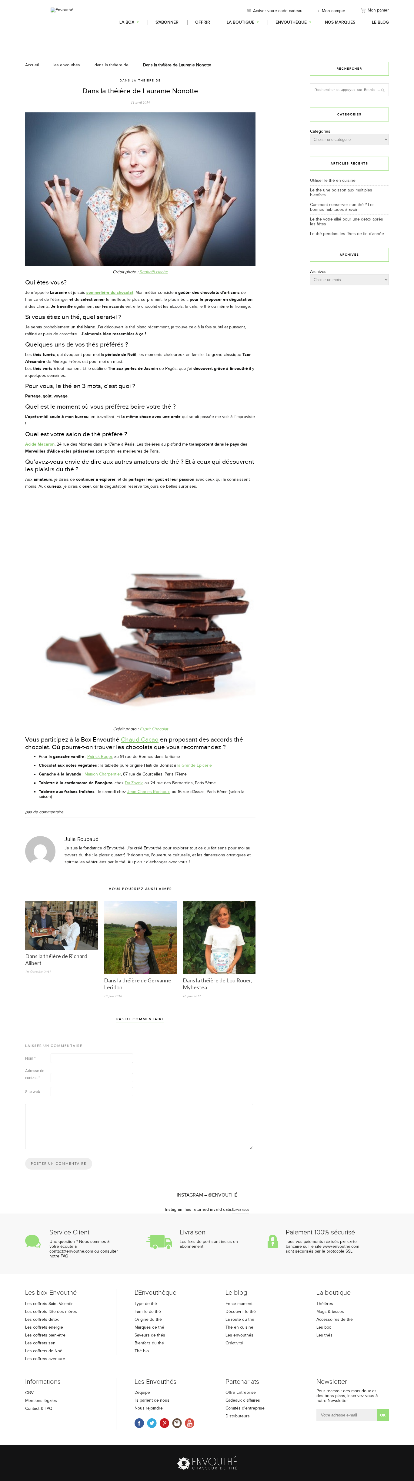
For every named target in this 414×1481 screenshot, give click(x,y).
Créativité (234, 1343)
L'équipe (142, 1392)
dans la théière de (112, 65)
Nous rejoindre (149, 1408)
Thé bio (142, 1351)
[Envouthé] (61, 16)
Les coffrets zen (40, 1343)
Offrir (202, 22)
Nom (30, 1058)
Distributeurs (237, 1416)
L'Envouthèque (155, 1293)
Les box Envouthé (51, 1293)
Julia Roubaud (81, 839)
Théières (324, 1303)
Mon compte (333, 10)
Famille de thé (148, 1311)
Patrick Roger (99, 756)
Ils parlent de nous (152, 1400)
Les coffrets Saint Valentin (49, 1303)
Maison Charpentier (103, 774)
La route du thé (239, 1319)
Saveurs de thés (150, 1335)
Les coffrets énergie (44, 1327)
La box (126, 22)
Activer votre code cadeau (277, 10)
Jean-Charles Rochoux (148, 791)
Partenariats (242, 1382)
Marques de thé (149, 1327)
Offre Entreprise (240, 1392)
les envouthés (66, 65)
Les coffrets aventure (45, 1358)
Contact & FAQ (38, 1408)
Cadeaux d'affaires (242, 1400)
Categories (320, 131)
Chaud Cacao (140, 739)
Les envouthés (239, 1335)
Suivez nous (240, 1210)
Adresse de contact (34, 1074)
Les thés (324, 1335)
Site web (32, 1091)
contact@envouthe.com (71, 1251)
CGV (29, 1392)
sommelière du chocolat (109, 292)
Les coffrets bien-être (45, 1335)
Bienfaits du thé (149, 1343)
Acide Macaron (40, 444)
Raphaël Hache (153, 272)
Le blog (380, 22)
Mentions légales (41, 1400)
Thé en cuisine (239, 1327)
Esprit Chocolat (154, 729)
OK (383, 1415)
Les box (323, 1327)
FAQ (64, 1256)
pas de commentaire (44, 812)
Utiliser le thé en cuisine (333, 180)
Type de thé (146, 1303)
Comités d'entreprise (245, 1408)
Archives (318, 271)
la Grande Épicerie (194, 765)
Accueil (32, 65)
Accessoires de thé (334, 1319)
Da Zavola (134, 783)
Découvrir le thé (240, 1311)
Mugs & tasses (330, 1311)
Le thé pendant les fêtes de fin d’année (347, 233)
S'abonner (167, 22)
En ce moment (238, 1303)
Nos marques (340, 22)
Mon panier (378, 10)
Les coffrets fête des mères (51, 1311)
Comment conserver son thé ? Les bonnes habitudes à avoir (342, 207)
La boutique (240, 22)
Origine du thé (148, 1319)
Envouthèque (291, 22)
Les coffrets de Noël (44, 1351)
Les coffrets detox (42, 1319)
